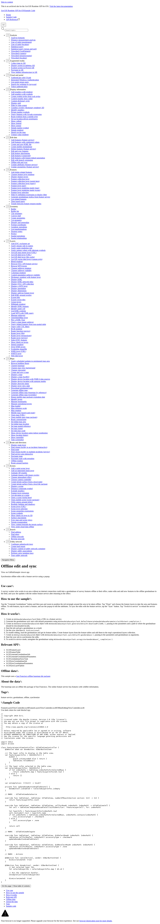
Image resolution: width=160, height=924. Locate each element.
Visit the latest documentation (61, 6)
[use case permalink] (13, 586)
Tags (8, 904)
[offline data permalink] (17, 671)
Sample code (11, 906)
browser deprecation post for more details (95, 921)
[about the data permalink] (21, 681)
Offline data (10, 899)
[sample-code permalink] (2, 702)
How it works (11, 895)
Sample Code (29, 10)
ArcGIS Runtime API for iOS (12, 10)
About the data (12, 902)
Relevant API (11, 897)
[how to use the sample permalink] (31, 598)
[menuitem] (82, 15)
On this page (6, 886)
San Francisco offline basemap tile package (33, 676)
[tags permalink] (8, 692)
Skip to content (7, 2)
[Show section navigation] (3, 25)
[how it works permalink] (19, 613)
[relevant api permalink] (19, 644)
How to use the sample (15, 893)
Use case (9, 890)
